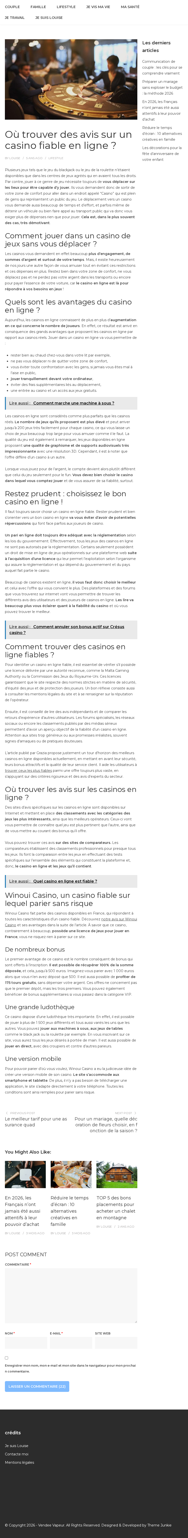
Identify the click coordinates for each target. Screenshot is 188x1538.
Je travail (15, 17)
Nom (10, 1333)
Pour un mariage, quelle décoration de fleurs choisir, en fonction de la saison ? (106, 1124)
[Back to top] (183, 1533)
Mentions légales (19, 1462)
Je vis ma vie (98, 7)
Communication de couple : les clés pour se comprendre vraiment (162, 67)
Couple (12, 7)
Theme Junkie (159, 1525)
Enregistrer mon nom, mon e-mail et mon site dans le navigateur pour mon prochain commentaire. (70, 1368)
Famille (38, 7)
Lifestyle (66, 7)
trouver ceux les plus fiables (28, 770)
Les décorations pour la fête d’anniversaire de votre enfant (162, 154)
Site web (102, 1333)
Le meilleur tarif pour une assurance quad (36, 1122)
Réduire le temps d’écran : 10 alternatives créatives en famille (70, 1211)
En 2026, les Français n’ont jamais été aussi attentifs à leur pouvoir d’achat (22, 1211)
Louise (14, 158)
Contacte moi (16, 1454)
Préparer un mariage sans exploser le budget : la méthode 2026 (162, 87)
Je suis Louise (49, 17)
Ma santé (130, 7)
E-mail (56, 1333)
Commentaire (18, 1264)
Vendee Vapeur (51, 1525)
